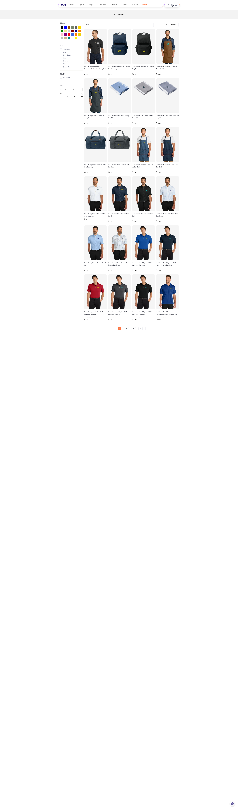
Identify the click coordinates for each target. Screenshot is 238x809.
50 (140, 329)
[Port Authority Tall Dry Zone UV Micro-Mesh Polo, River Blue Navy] (167, 242)
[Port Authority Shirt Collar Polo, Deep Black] (143, 193)
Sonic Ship (135, 4)
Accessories (102, 4)
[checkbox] (62, 27)
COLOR (62, 23)
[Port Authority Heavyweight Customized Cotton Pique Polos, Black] (95, 46)
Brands (124, 4)
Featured (71, 4)
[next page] (144, 328)
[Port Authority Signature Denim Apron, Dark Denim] (167, 144)
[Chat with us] (232, 803)
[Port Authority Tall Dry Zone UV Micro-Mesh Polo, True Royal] (143, 242)
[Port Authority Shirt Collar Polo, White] (95, 193)
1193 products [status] (89, 25)
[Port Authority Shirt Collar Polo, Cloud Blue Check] (167, 193)
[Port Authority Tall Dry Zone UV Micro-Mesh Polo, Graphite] (119, 291)
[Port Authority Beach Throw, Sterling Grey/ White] (143, 95)
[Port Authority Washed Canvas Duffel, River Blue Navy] (95, 144)
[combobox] (171, 25)
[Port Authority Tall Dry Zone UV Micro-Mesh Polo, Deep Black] (143, 291)
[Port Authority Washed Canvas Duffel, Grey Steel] (119, 144)
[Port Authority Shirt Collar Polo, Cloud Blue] (95, 242)
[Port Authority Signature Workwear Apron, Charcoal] (95, 95)
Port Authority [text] (89, 72)
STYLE (62, 46)
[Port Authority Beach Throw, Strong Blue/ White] (119, 95)
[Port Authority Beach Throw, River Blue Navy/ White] (167, 95)
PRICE (62, 85)
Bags (91, 4)
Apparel (81, 4)
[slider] (61, 94)
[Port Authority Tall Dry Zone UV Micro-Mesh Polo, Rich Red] (95, 291)
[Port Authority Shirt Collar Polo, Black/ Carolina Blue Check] (119, 242)
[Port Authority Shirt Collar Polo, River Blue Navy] (119, 193)
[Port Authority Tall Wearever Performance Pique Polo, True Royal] (167, 291)
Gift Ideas (114, 4)
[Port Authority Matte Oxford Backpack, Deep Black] (143, 46)
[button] (145, 4)
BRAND (62, 74)
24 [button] (155, 24)
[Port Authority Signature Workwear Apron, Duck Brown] (167, 46)
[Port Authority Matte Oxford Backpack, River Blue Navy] (119, 46)
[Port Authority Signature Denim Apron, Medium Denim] (143, 144)
